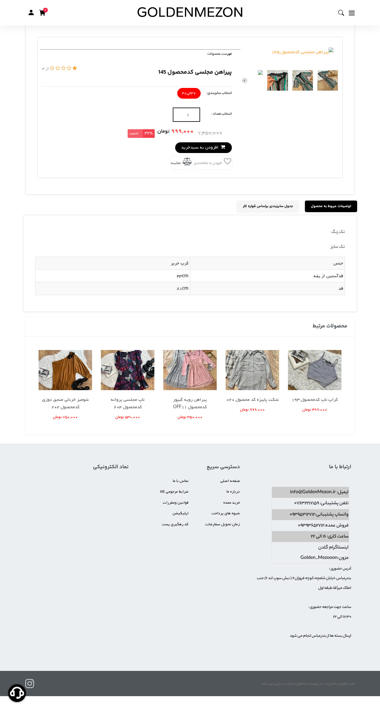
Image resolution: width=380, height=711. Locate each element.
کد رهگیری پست (175, 524)
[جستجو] (343, 12)
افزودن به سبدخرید (200, 147)
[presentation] (335, 80)
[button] (31, 12)
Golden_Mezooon (319, 558)
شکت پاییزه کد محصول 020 (252, 399)
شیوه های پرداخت (225, 513)
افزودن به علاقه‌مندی (208, 163)
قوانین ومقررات (176, 502)
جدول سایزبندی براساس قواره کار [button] (268, 206)
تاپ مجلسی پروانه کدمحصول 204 (128, 403)
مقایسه (176, 163)
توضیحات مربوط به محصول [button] (331, 206)
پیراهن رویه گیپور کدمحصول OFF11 (190, 403)
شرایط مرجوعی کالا (174, 491)
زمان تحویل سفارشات (222, 524)
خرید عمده (231, 502)
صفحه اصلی (230, 481)
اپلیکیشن (180, 513)
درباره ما (233, 491)
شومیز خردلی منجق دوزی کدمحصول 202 (65, 403)
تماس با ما (181, 481)
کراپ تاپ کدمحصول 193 (315, 399)
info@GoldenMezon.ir (313, 492)
